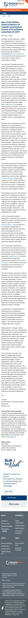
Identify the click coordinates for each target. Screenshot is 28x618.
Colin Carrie (16, 256)
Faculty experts (20, 525)
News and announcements (12, 10)
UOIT (22, 47)
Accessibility (5, 529)
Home (3, 16)
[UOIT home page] (14, 4)
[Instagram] (14, 568)
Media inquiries (19, 528)
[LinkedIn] (17, 568)
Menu (5, 13)
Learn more (8, 491)
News (9, 16)
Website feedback (6, 526)
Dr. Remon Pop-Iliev (7, 178)
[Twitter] (10, 568)
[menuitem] (5, 16)
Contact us (4, 521)
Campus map (5, 546)
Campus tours (5, 549)
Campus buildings (6, 543)
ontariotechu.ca (11, 437)
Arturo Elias (12, 104)
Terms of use (5, 523)
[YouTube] (21, 568)
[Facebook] (7, 568)
